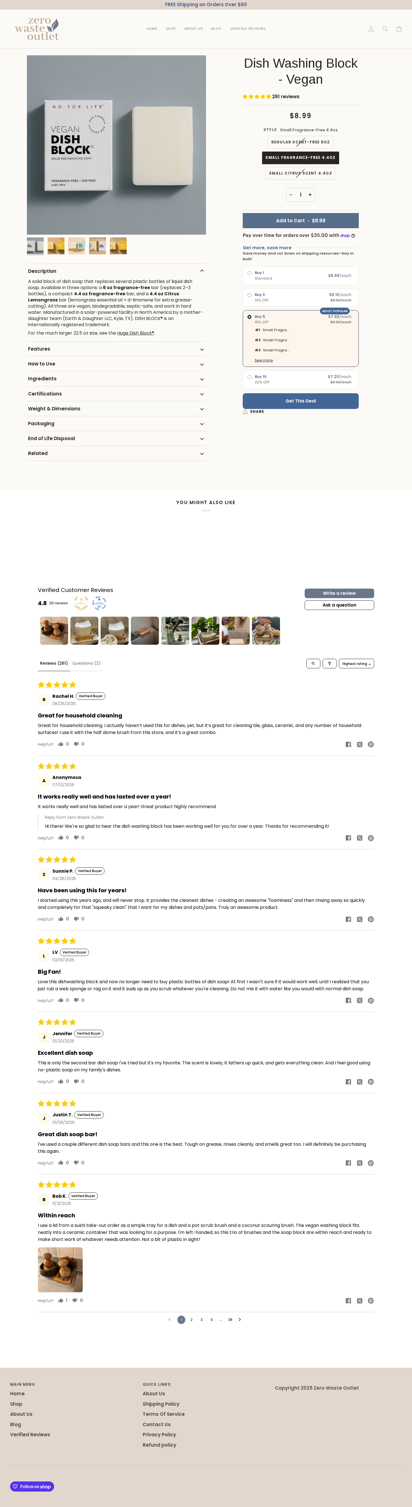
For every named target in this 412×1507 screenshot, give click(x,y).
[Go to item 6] (205, 631)
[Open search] (313, 663)
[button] (171, 29)
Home (17, 1393)
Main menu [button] (22, 1384)
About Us (21, 1414)
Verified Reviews (30, 1434)
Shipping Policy (161, 1404)
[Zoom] (116, 145)
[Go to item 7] (236, 631)
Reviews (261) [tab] (54, 663)
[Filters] (330, 663)
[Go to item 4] (145, 631)
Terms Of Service (164, 1414)
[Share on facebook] (348, 744)
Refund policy (159, 1445)
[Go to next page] (241, 1320)
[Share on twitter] (359, 744)
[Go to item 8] (266, 631)
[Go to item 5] (175, 631)
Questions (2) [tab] (86, 663)
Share (257, 411)
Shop (16, 1404)
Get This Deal (301, 401)
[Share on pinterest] (370, 744)
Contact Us (157, 1424)
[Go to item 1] (54, 631)
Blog (15, 1424)
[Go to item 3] (115, 631)
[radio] (301, 275)
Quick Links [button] (157, 1384)
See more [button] (264, 360)
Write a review (339, 593)
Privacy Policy (159, 1434)
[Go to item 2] (84, 631)
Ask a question (339, 605)
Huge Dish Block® (135, 333)
